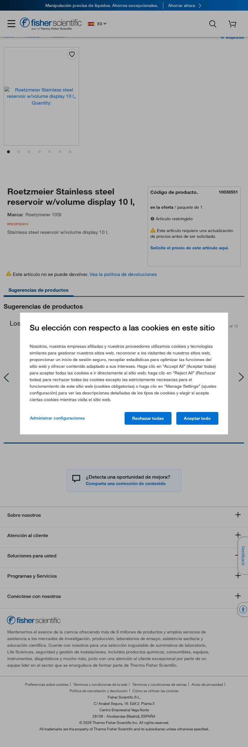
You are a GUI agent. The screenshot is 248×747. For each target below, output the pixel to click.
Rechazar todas (148, 418)
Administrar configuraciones (57, 418)
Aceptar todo (197, 418)
